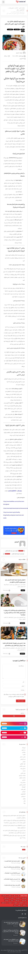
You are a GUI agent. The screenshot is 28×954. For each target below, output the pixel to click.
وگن (17, 10)
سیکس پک (22, 782)
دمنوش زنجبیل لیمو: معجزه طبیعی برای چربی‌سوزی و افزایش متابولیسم (11, 861)
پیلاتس (23, 752)
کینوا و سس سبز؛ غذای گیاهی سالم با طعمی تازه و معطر (11, 551)
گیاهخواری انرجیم (12, 491)
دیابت (24, 771)
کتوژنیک (23, 787)
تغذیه (16, 8)
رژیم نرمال (19, 491)
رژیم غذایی (23, 773)
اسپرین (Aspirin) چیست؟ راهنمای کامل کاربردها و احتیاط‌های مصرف (11, 873)
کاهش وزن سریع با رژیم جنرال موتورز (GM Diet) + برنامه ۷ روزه (11, 885)
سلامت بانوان (22, 778)
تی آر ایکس (22, 759)
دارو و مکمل (22, 766)
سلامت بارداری (22, 775)
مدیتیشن (23, 796)
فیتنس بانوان (22, 785)
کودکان (23, 792)
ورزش (24, 798)
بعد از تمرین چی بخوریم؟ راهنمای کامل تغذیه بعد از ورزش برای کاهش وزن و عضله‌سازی (11, 879)
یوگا (24, 803)
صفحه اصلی (22, 8)
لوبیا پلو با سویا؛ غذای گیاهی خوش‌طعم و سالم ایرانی (18, 554)
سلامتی (23, 780)
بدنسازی (22, 623)
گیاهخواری (22, 10)
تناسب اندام (22, 757)
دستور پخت (11, 8)
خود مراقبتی (22, 764)
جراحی (24, 761)
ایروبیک (23, 748)
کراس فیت (23, 789)
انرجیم (17, 53)
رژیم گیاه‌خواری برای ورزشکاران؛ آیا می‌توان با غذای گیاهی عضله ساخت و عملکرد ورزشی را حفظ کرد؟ (14, 613)
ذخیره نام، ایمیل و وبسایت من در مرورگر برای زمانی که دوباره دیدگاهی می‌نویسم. (14, 695)
